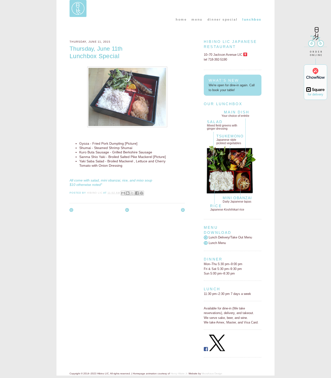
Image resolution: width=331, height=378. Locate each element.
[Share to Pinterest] (141, 193)
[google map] (245, 54)
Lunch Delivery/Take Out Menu (230, 237)
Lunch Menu (217, 243)
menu (196, 19)
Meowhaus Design (212, 373)
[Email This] (123, 193)
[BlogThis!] (127, 193)
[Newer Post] (71, 211)
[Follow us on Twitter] (217, 350)
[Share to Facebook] (136, 193)
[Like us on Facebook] (206, 350)
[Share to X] (132, 193)
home (181, 19)
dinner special (222, 19)
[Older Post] (183, 211)
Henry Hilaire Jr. (179, 373)
